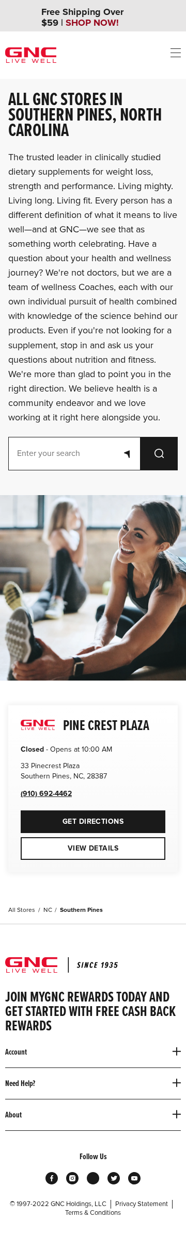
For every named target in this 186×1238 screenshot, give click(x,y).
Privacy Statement (141, 1204)
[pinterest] (93, 1178)
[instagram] (72, 1178)
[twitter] (113, 1178)
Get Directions (72, 818)
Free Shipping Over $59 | (82, 17)
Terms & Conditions (93, 1213)
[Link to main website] (30, 55)
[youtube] (134, 1178)
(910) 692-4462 (46, 793)
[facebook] (51, 1178)
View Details (93, 848)
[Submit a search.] (159, 453)
